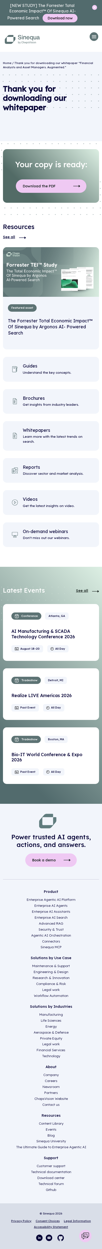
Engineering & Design (51, 972)
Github (51, 1190)
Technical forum (51, 1184)
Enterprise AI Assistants (51, 911)
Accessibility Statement (51, 1227)
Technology (51, 1056)
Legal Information (77, 1221)
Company (51, 1075)
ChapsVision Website (51, 1099)
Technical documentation (51, 1172)
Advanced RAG (51, 923)
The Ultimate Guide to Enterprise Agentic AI (51, 1147)
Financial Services (51, 1050)
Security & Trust (51, 929)
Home (7, 63)
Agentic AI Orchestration (51, 935)
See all (9, 237)
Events (51, 1129)
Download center (51, 1178)
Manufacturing (51, 1014)
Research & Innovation (51, 978)
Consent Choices (48, 1221)
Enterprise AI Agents (51, 906)
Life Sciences (51, 1020)
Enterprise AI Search (51, 917)
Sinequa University (51, 1141)
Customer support (51, 1166)
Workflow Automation (51, 996)
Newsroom (51, 1087)
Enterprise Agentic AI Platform (51, 900)
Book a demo (44, 860)
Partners (51, 1093)
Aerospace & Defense (51, 1032)
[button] (94, 36)
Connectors (51, 941)
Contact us (51, 1105)
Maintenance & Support (51, 966)
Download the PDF (39, 186)
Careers (51, 1081)
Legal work (51, 990)
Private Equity (51, 1038)
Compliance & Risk (51, 984)
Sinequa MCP (51, 947)
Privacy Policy (21, 1221)
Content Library (51, 1123)
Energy (51, 1026)
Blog (51, 1135)
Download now (60, 18)
